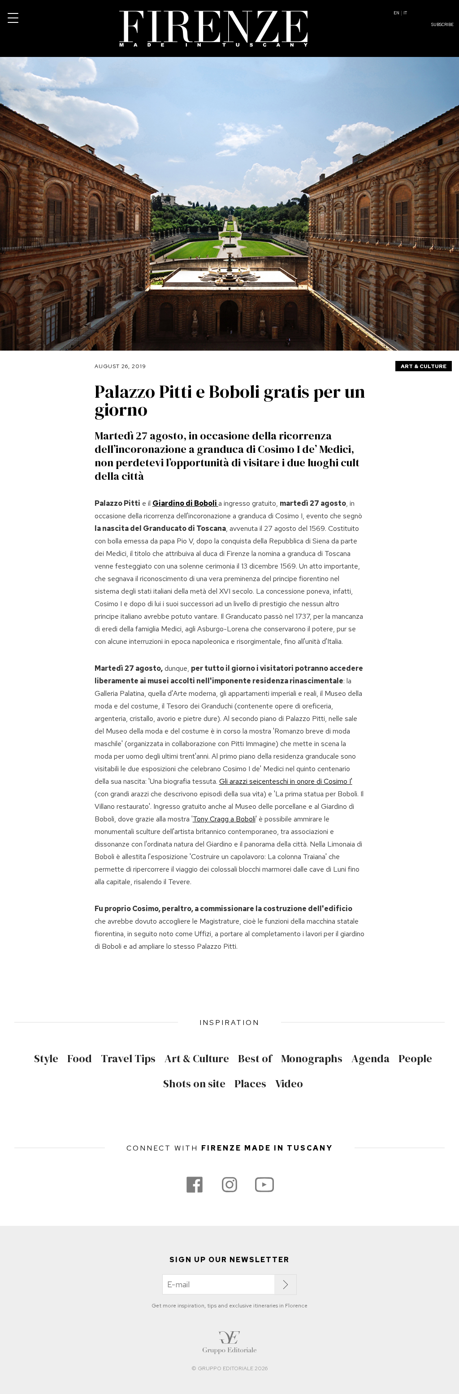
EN (396, 13)
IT (405, 13)
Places (250, 1083)
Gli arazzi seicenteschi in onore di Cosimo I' (285, 781)
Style (46, 1058)
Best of (255, 1058)
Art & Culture (423, 366)
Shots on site (194, 1083)
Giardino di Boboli (185, 503)
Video (289, 1083)
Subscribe (442, 24)
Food (79, 1058)
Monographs (311, 1058)
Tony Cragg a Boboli (224, 819)
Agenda (370, 1058)
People (415, 1058)
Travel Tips (128, 1058)
